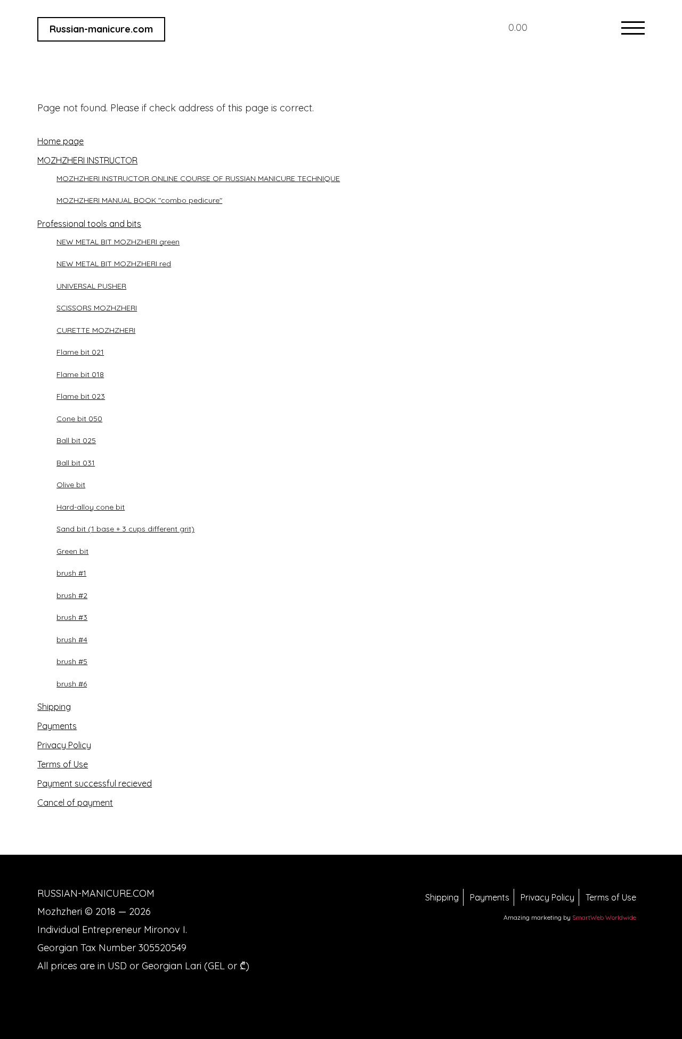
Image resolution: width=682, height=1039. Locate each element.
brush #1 (71, 573)
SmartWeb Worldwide (604, 917)
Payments (57, 726)
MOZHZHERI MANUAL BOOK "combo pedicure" (139, 200)
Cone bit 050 (79, 418)
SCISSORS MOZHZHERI (96, 308)
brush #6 (71, 684)
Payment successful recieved (94, 783)
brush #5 (71, 661)
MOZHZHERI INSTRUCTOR (87, 160)
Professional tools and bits (89, 223)
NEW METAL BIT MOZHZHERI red (113, 263)
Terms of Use (62, 764)
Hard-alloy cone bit (90, 507)
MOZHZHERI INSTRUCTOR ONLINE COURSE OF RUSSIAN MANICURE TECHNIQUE (198, 178)
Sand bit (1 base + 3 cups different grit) (125, 529)
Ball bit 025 (76, 440)
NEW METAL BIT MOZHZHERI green (118, 242)
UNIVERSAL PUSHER (91, 286)
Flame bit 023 (80, 396)
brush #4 (71, 639)
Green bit (72, 551)
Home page (60, 141)
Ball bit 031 (75, 463)
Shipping (54, 706)
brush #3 (71, 617)
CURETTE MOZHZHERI (95, 330)
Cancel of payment (75, 802)
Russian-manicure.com (101, 29)
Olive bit (70, 484)
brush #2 (71, 595)
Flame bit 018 (80, 374)
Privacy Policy (64, 745)
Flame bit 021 (80, 352)
